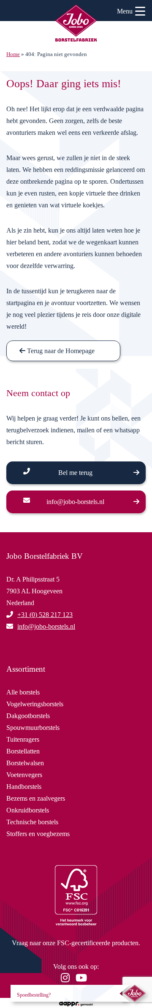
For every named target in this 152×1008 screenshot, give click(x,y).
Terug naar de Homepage (60, 350)
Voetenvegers (24, 774)
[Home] (76, 24)
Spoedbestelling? (34, 995)
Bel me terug (75, 472)
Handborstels (23, 786)
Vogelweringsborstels (34, 704)
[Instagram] (67, 979)
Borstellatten (23, 751)
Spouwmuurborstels (33, 727)
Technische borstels (32, 822)
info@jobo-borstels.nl (75, 501)
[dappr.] (75, 1002)
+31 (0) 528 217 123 (45, 614)
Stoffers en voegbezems (38, 833)
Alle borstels (23, 692)
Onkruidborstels (27, 810)
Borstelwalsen (25, 763)
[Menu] (140, 12)
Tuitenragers (22, 739)
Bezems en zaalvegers (35, 798)
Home (13, 54)
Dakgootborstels (28, 715)
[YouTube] (83, 979)
